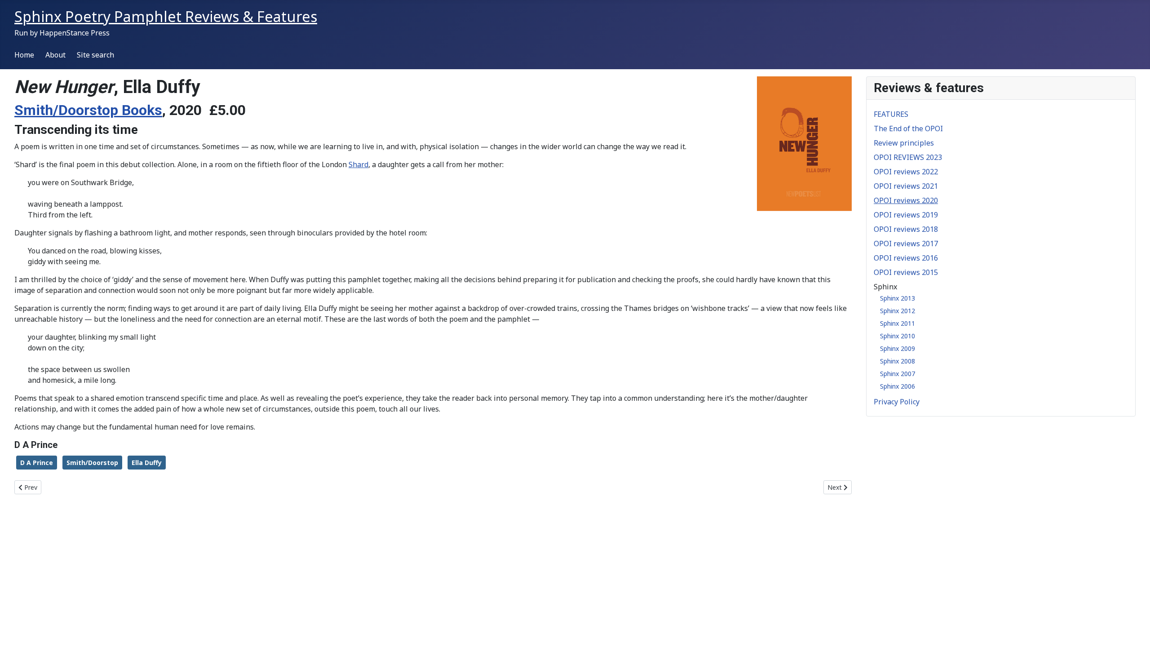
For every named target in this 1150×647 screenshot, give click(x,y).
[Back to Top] (1134, 630)
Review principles (904, 143)
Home (24, 55)
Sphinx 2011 (897, 323)
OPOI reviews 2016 (906, 258)
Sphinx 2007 (897, 373)
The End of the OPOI (908, 128)
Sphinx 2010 (897, 336)
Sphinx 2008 (897, 361)
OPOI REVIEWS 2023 (908, 157)
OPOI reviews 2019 (906, 215)
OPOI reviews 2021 (906, 186)
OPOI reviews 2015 (906, 272)
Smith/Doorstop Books (88, 110)
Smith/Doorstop (92, 462)
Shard (358, 164)
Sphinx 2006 (897, 386)
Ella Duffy (147, 462)
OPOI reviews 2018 (906, 229)
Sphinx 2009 (897, 348)
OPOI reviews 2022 (906, 172)
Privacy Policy (897, 402)
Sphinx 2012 (897, 310)
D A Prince (36, 462)
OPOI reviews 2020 (906, 200)
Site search (95, 55)
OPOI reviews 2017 (906, 243)
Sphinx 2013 (897, 298)
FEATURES (891, 114)
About (55, 55)
